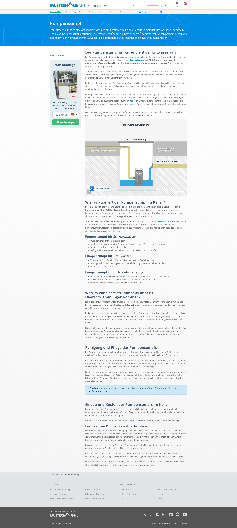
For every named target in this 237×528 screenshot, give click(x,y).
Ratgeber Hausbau (96, 494)
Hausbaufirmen (59, 494)
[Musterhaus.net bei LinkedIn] (172, 515)
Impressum (152, 523)
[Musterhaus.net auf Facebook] (159, 515)
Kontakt (161, 498)
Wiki (63, 474)
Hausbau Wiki (93, 489)
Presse (125, 498)
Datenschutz (166, 523)
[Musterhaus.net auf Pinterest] (179, 515)
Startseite (54, 474)
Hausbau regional (95, 498)
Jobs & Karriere (129, 494)
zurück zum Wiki (58, 55)
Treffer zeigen (67, 122)
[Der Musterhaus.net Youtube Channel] (185, 515)
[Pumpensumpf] (89, 191)
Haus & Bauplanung (61, 489)
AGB (159, 523)
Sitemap (161, 494)
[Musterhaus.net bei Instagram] (165, 515)
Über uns (126, 489)
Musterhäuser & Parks (62, 498)
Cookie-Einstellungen (180, 523)
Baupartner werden (167, 489)
